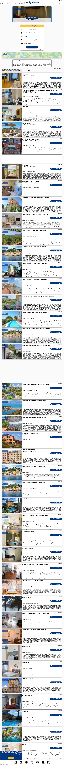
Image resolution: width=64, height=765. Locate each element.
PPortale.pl (6, 764)
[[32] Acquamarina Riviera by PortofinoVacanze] (12, 620)
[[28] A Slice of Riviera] (12, 554)
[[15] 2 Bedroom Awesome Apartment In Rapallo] (12, 319)
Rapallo (4, 75)
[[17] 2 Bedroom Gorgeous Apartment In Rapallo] (12, 351)
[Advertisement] (32, 371)
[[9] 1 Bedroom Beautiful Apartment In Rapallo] (12, 221)
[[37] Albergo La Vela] (12, 702)
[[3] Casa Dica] (12, 113)
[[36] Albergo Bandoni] (12, 685)
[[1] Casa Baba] (12, 80)
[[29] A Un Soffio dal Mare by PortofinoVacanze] (12, 571)
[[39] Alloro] (12, 734)
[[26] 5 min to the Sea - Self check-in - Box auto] (12, 522)
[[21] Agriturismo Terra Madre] (12, 440)
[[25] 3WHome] (12, 505)
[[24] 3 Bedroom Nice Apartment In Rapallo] (12, 489)
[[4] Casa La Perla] (12, 129)
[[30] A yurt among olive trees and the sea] (12, 587)
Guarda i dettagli (56, 77)
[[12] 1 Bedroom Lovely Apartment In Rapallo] (12, 270)
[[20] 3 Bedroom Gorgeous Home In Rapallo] (12, 424)
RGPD (17, 756)
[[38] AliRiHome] (12, 718)
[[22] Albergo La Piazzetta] (12, 456)
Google (2, 752)
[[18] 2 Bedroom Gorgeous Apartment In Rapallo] (12, 391)
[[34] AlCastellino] (12, 653)
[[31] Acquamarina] (12, 603)
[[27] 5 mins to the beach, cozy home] (12, 538)
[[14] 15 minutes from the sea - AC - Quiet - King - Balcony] (12, 302)
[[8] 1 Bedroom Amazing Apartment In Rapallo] (12, 204)
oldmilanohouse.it (32, 2)
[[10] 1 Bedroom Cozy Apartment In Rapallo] (12, 237)
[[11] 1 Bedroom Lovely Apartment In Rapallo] (12, 253)
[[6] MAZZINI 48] (12, 171)
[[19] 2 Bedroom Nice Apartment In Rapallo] (12, 407)
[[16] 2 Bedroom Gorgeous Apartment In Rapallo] (12, 335)
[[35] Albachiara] (12, 669)
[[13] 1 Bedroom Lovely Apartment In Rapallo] (12, 286)
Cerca (32, 47)
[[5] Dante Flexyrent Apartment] (12, 146)
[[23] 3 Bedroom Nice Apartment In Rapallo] (12, 473)
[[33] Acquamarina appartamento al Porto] (12, 636)
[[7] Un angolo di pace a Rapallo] (12, 188)
